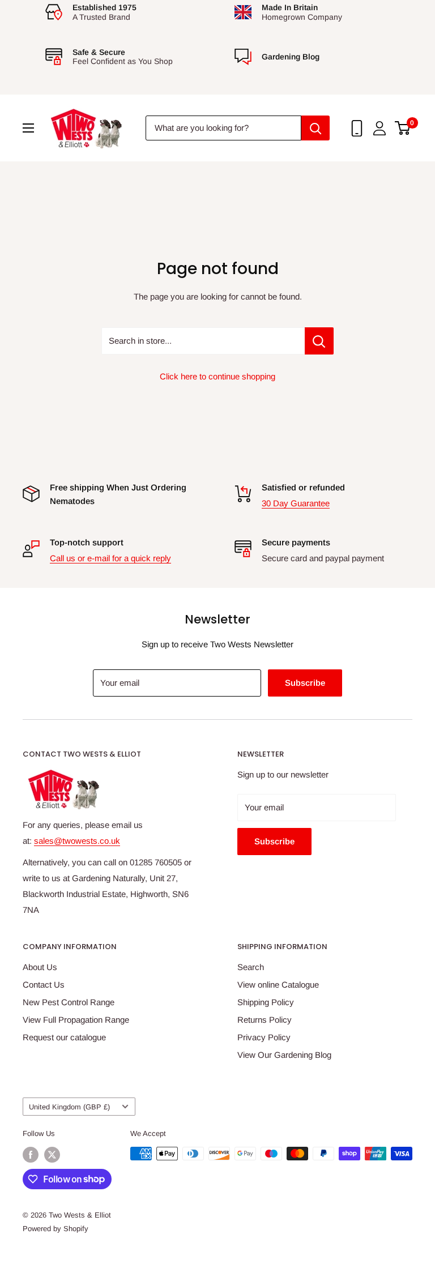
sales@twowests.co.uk (77, 840)
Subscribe (305, 682)
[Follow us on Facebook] (31, 1155)
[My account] (379, 128)
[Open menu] (28, 128)
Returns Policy (264, 1019)
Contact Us (44, 984)
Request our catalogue (64, 1037)
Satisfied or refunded (303, 487)
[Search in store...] (319, 341)
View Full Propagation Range (76, 1019)
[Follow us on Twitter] (52, 1155)
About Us (40, 967)
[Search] (315, 128)
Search (250, 967)
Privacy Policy (264, 1037)
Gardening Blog (290, 56)
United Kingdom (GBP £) (69, 1107)
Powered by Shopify (55, 1228)
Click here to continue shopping (217, 376)
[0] (403, 128)
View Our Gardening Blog (284, 1055)
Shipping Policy (265, 1002)
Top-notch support (86, 542)
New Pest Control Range (68, 1002)
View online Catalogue (278, 984)
